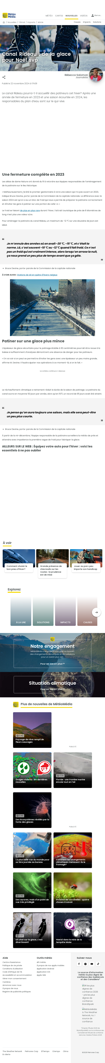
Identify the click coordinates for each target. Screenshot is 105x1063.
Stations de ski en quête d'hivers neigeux (37, 274)
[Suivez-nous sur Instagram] (85, 964)
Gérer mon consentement (14, 978)
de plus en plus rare (30, 210)
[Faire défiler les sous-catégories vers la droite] (96, 612)
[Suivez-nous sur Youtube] (92, 964)
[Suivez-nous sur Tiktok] (98, 964)
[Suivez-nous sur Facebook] (79, 964)
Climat (22, 22)
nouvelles (12, 22)
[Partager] (4, 77)
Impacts (31, 22)
